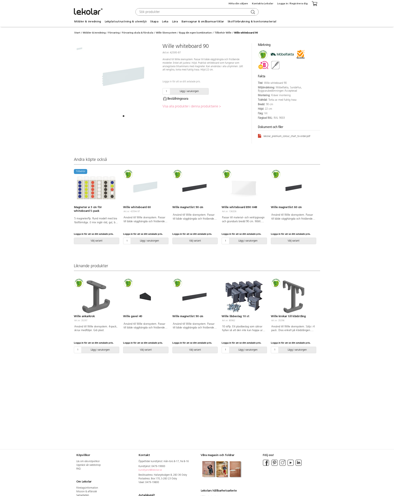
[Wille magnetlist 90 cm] (194, 187)
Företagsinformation (87, 488)
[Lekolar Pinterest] (274, 465)
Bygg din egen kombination (195, 32)
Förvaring (114, 32)
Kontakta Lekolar (262, 3)
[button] (123, 116)
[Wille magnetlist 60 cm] (293, 187)
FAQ (78, 469)
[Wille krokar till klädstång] (293, 296)
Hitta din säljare (238, 3)
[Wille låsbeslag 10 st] (244, 296)
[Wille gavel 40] (145, 296)
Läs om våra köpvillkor (88, 461)
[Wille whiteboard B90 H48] (244, 187)
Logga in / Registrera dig (292, 3)
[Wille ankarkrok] (96, 296)
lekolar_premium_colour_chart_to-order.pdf (286, 136)
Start (77, 32)
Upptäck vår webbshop (88, 465)
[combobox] (196, 11)
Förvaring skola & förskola (137, 32)
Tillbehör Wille (222, 32)
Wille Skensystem (166, 32)
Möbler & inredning (94, 32)
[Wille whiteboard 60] (145, 187)
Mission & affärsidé (86, 491)
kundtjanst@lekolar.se (150, 470)
